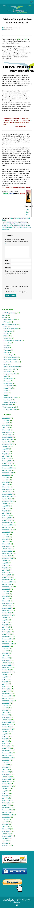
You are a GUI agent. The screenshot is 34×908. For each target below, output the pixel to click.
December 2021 (7, 551)
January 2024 (6, 492)
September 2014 (7, 757)
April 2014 (5, 769)
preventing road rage (19, 227)
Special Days (8, 388)
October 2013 (6, 784)
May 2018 (5, 653)
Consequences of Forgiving (12, 340)
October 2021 (6, 556)
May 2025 (5, 454)
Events (11, 218)
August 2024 (6, 475)
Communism (7, 338)
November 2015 (7, 724)
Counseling (7, 343)
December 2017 (7, 665)
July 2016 (5, 705)
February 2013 (6, 803)
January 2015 (6, 748)
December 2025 (7, 437)
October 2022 (6, 527)
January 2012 (6, 833)
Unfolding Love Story (10, 397)
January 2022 (6, 549)
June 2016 (5, 708)
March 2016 (6, 715)
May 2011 (5, 843)
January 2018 (6, 662)
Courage (6, 347)
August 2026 (6, 418)
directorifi (17, 27)
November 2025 (7, 439)
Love (5, 376)
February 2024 (7, 489)
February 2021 (6, 575)
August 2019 (6, 617)
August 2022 (6, 532)
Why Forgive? (8, 400)
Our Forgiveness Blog (9, 324)
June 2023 (5, 508)
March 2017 (6, 686)
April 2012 (5, 826)
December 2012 (7, 807)
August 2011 (6, 838)
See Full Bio (27, 212)
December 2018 (7, 636)
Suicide (6, 390)
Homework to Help (10, 369)
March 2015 (6, 743)
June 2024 (5, 480)
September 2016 (7, 700)
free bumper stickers (19, 225)
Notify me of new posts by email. (16, 292)
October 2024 (6, 470)
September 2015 (7, 729)
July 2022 (5, 534)
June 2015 (5, 736)
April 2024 (5, 484)
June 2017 (5, 679)
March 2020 (6, 601)
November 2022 (7, 525)
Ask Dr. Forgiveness (8, 313)
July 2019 (5, 620)
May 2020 (5, 596)
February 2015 (6, 746)
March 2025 (6, 458)
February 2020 (7, 603)
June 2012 (5, 822)
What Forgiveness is (8, 407)
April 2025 (5, 456)
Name (7, 260)
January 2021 (6, 577)
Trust (5, 395)
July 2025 (5, 449)
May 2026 (5, 425)
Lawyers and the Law (10, 374)
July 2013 (5, 791)
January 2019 (6, 634)
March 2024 (6, 487)
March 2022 (6, 544)
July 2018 (5, 648)
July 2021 (5, 563)
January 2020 (6, 606)
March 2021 (6, 572)
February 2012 (6, 831)
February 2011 (6, 845)
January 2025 (6, 463)
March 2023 (6, 515)
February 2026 (7, 432)
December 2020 (7, 579)
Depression (7, 350)
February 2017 (6, 689)
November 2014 (7, 753)
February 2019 (6, 632)
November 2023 (7, 496)
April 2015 (5, 741)
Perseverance (8, 383)
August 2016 (6, 703)
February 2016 (6, 717)
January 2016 (6, 719)
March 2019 (6, 629)
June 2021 (5, 565)
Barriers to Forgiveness (11, 328)
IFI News (27, 218)
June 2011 (5, 841)
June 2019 (5, 622)
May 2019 (5, 625)
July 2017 (5, 677)
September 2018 (7, 644)
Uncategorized (7, 404)
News (4, 220)
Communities (23, 222)
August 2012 (6, 817)
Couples (6, 345)
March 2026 (6, 430)
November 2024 (7, 468)
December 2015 (7, 722)
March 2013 (6, 800)
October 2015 (6, 727)
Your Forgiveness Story (9, 409)
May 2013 (5, 795)
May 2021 (5, 568)
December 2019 (7, 608)
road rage (28, 227)
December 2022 (7, 522)
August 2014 (6, 760)
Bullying (6, 333)
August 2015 (6, 731)
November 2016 (7, 696)
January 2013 (6, 805)
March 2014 (6, 772)
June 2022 (5, 537)
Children (6, 336)
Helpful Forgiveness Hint (11, 366)
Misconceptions (8, 378)
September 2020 (7, 587)
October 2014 (6, 755)
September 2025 (7, 444)
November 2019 (7, 610)
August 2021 (6, 560)
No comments (8, 29)
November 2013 (7, 781)
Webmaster (16, 902)
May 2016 (5, 710)
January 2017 (6, 691)
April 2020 (5, 598)
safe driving (5, 229)
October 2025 (6, 442)
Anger (5, 326)
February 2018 (6, 660)
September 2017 (7, 672)
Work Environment (9, 402)
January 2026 (6, 435)
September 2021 (7, 558)
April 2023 (5, 513)
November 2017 (7, 667)
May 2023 (5, 511)
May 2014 (5, 767)
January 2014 (6, 776)
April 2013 (5, 798)
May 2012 (5, 824)
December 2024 (7, 465)
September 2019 (7, 615)
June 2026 (5, 423)
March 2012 (6, 829)
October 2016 (6, 698)
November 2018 (7, 639)
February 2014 (6, 774)
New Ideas (9, 227)
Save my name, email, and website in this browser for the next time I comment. (16, 273)
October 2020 (6, 584)
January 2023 (6, 520)
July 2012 (5, 819)
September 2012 (7, 814)
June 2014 (5, 765)
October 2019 (6, 613)
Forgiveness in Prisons (10, 359)
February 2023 (7, 518)
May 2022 (5, 539)
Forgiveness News (19, 218)
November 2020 (7, 582)
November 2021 (7, 553)
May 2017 (5, 681)
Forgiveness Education (11, 357)
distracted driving (7, 224)
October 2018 (6, 641)
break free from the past (12, 222)
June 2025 (5, 451)
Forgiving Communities (11, 362)
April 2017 (5, 684)
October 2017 (6, 670)
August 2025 (6, 446)
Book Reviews (8, 331)
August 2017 (6, 674)
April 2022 (5, 541)
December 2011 (7, 836)
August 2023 (6, 503)
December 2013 (7, 779)
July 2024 (5, 477)
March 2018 (6, 658)
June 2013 (5, 793)
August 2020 (6, 589)
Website (8, 267)
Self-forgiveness (9, 385)
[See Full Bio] (30, 212)
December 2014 (7, 750)
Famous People (8, 355)
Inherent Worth (8, 371)
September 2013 (7, 786)
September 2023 (7, 501)
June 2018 (5, 651)
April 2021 (5, 570)
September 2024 (7, 473)
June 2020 (5, 594)
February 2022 (7, 546)
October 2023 (6, 499)
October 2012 (6, 812)
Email (7, 264)
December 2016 (7, 693)
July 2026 (5, 420)
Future (6, 364)
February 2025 (7, 461)
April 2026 (5, 427)
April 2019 (5, 627)
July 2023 (5, 506)
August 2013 (6, 788)
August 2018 (6, 646)
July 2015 (5, 734)
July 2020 (5, 591)
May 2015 (5, 738)
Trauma (6, 393)
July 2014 (5, 762)
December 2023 (7, 494)
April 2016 (5, 712)
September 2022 (7, 530)
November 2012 (7, 810)
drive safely (10, 225)
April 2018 (5, 655)
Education (7, 352)
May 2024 (5, 482)
